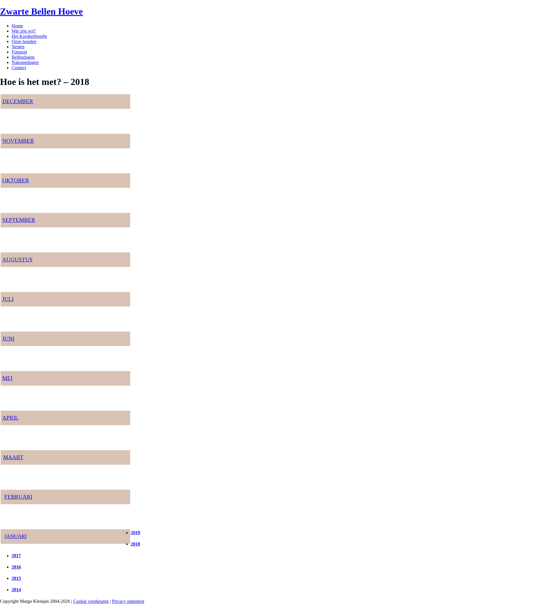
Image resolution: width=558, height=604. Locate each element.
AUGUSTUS (17, 259)
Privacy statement (128, 601)
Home (17, 25)
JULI (8, 299)
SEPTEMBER (18, 220)
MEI (7, 378)
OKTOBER (15, 180)
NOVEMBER (18, 141)
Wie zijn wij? (24, 30)
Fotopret (19, 51)
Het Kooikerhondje (29, 36)
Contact (19, 67)
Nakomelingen (25, 62)
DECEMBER (17, 101)
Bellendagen (23, 57)
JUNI (8, 339)
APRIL (10, 418)
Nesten (18, 46)
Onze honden (24, 41)
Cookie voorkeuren (91, 601)
